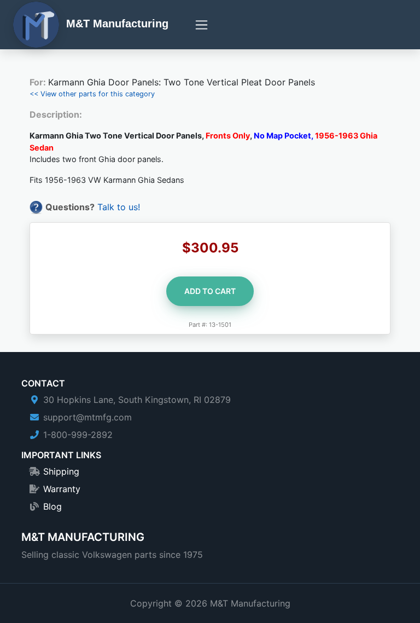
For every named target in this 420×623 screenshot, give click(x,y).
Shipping (61, 471)
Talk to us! (118, 206)
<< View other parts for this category (92, 94)
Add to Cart (210, 291)
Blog (52, 506)
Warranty (61, 488)
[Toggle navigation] (201, 24)
